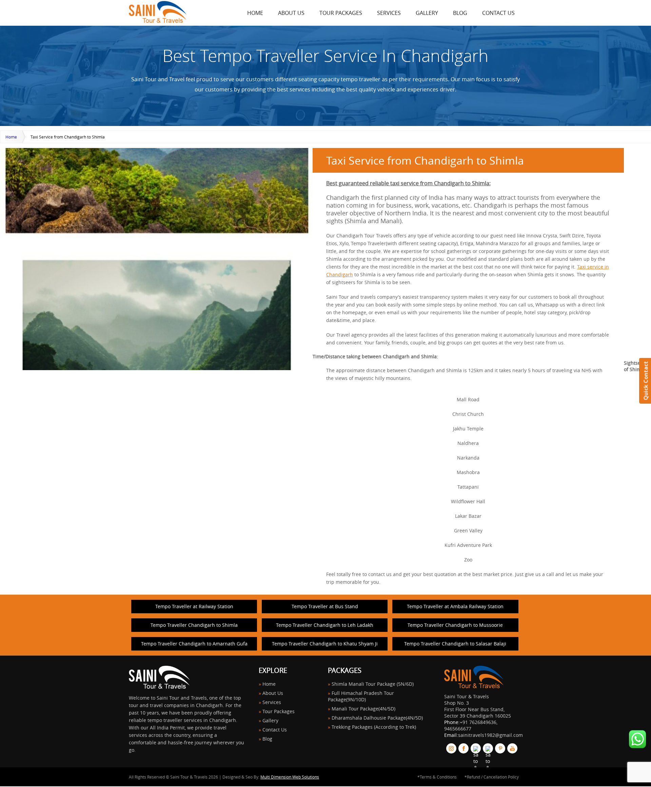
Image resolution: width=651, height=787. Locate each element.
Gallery (427, 13)
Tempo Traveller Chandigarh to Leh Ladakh (324, 625)
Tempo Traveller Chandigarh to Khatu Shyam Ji (325, 643)
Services (389, 13)
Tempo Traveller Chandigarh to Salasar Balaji (455, 643)
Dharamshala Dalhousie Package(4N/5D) (377, 718)
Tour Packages (340, 13)
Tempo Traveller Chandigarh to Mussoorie (455, 625)
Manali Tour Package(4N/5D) (363, 708)
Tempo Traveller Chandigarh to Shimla (194, 625)
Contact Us (498, 13)
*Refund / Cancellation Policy (492, 777)
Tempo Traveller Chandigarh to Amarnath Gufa (194, 643)
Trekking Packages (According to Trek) (374, 727)
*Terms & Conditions (437, 777)
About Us (291, 13)
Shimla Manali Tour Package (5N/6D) (373, 684)
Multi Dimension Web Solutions (289, 777)
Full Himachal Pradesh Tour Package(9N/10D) (361, 696)
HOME (255, 13)
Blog (460, 13)
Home (11, 137)
